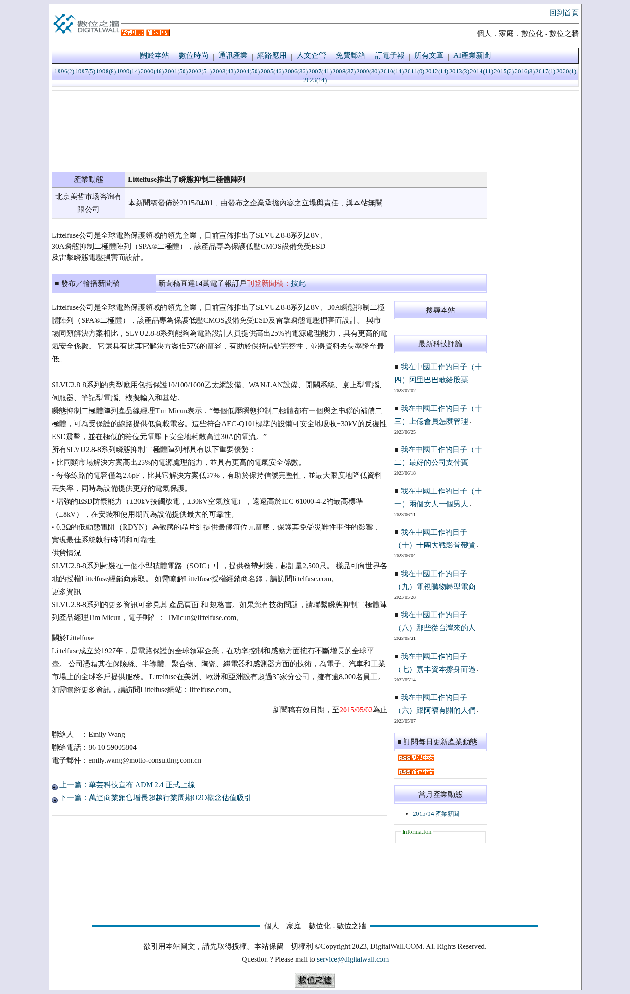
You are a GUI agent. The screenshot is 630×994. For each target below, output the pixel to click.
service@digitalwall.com (353, 959)
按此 (298, 283)
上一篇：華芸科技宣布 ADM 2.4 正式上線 (126, 785)
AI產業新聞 (472, 55)
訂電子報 (389, 55)
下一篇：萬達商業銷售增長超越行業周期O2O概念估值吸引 (154, 797)
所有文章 (429, 55)
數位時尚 (193, 55)
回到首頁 (564, 13)
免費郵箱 (350, 55)
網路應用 (272, 55)
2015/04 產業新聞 (436, 813)
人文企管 (311, 55)
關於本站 (154, 55)
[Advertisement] (269, 129)
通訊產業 (233, 55)
